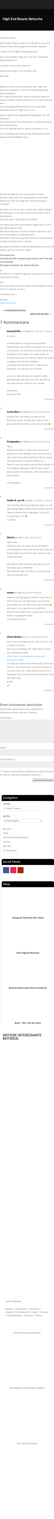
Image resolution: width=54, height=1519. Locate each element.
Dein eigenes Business (27, 952)
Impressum (34, 1506)
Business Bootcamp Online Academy (28, 987)
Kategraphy (13, 441)
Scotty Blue (13, 411)
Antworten (49, 399)
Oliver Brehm (14, 636)
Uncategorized (9, 850)
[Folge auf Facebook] (6, 870)
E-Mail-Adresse (8, 759)
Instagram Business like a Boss (28, 917)
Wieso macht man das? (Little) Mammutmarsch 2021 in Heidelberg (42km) (24, 1105)
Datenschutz (20, 1506)
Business (7, 829)
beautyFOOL (14, 331)
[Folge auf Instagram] (13, 870)
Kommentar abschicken (43, 780)
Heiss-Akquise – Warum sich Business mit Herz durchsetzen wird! (25, 1256)
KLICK (45, 128)
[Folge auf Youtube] (20, 870)
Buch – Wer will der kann (28, 1022)
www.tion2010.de (8, 303)
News (5, 833)
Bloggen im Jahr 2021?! (17, 1181)
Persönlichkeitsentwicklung (15, 837)
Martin (11, 537)
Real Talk (7, 846)
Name (3, 747)
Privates (6, 841)
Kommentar (6, 717)
